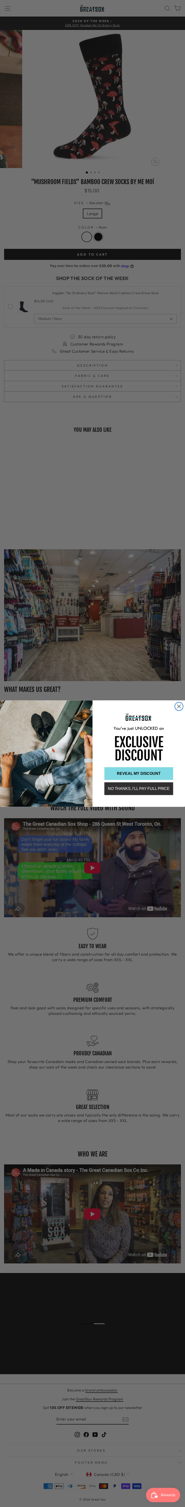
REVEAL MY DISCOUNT (138, 773)
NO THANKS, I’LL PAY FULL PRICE (139, 788)
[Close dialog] (179, 706)
